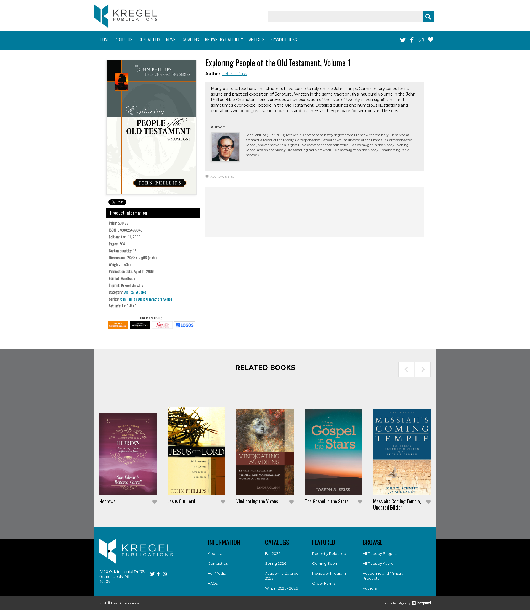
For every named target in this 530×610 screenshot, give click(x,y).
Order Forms (323, 583)
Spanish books (284, 39)
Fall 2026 (272, 553)
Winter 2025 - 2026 (281, 588)
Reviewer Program (329, 573)
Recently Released (329, 553)
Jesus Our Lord (181, 501)
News (171, 39)
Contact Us (218, 563)
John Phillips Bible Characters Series (146, 299)
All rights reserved (130, 603)
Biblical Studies (135, 292)
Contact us (149, 39)
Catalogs (190, 39)
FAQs (213, 583)
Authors (370, 588)
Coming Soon (324, 563)
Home (104, 39)
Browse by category (224, 39)
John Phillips (234, 73)
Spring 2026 (275, 563)
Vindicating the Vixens (257, 501)
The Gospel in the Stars (326, 501)
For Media (217, 573)
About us (123, 39)
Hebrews (107, 501)
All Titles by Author (379, 563)
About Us (216, 553)
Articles (256, 39)
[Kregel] (125, 16)
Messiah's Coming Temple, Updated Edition (397, 504)
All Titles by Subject (380, 553)
